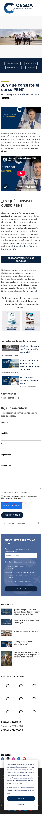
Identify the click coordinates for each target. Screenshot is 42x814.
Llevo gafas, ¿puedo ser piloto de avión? (24, 643)
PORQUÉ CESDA (31, 63)
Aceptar (21, 798)
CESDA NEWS (31, 67)
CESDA (18, 94)
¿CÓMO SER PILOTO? (12, 63)
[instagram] (14, 759)
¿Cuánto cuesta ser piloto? (26, 631)
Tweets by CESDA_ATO (12, 726)
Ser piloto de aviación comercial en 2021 (29, 380)
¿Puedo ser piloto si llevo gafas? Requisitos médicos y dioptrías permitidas (26, 612)
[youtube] (25, 759)
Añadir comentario (10, 397)
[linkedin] (19, 759)
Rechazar (21, 804)
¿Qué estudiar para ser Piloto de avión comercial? (29, 349)
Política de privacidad (14, 783)
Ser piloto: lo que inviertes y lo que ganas (26, 621)
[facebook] (3, 759)
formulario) (31, 291)
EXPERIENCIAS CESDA (13, 67)
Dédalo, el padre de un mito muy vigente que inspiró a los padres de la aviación (27, 654)
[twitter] (8, 759)
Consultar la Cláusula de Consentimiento (15, 492)
